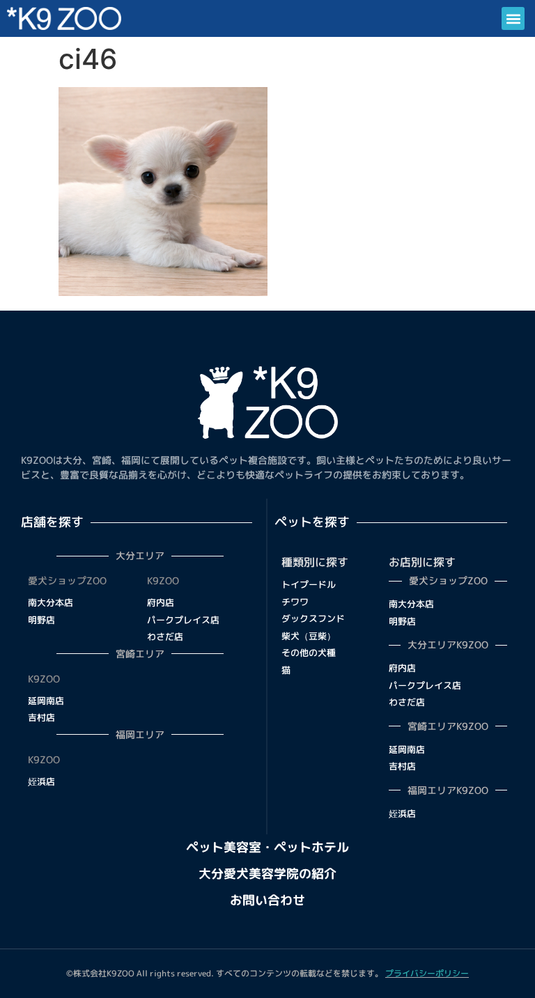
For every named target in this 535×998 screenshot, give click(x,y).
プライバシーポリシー (427, 973)
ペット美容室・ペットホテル (267, 847)
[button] (513, 18)
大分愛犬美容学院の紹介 (267, 873)
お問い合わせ (267, 900)
